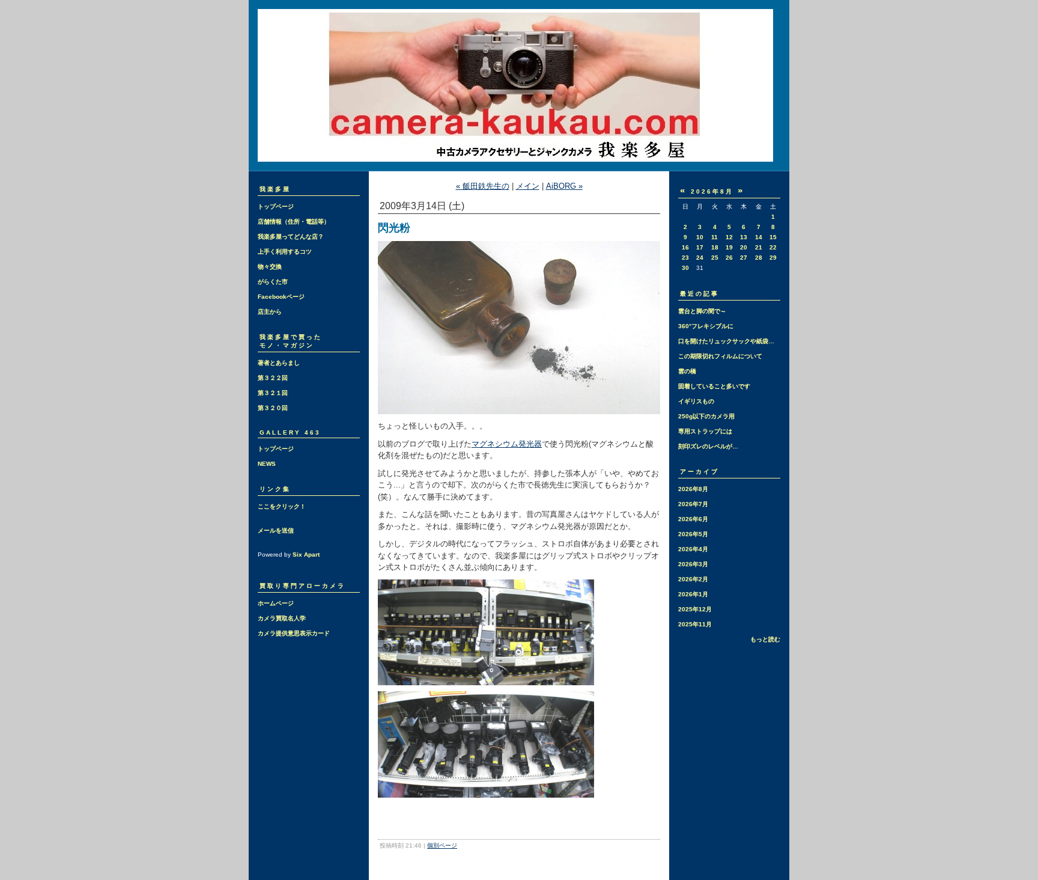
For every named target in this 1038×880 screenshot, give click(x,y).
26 (729, 257)
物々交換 (270, 266)
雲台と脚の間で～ (702, 311)
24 (699, 257)
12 (729, 237)
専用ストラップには (705, 431)
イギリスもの (696, 401)
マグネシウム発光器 (507, 443)
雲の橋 (687, 371)
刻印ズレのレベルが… (708, 446)
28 (758, 257)
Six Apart (306, 554)
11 (714, 237)
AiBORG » (564, 186)
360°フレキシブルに (705, 326)
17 (699, 247)
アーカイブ (699, 471)
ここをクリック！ (282, 506)
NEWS (267, 463)
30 (685, 267)
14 (758, 237)
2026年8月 (693, 489)
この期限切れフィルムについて (720, 356)
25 (714, 257)
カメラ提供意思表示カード (294, 633)
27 (743, 257)
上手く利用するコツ (285, 251)
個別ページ (442, 845)
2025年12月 (695, 609)
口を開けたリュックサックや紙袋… (726, 341)
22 (773, 247)
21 (758, 247)
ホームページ (276, 603)
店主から (270, 311)
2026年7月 (693, 504)
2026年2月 (693, 579)
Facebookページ (281, 296)
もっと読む (765, 639)
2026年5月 (693, 534)
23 (685, 257)
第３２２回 (273, 377)
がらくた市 (273, 281)
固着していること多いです (714, 386)
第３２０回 (273, 408)
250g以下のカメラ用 (706, 416)
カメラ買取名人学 (282, 618)
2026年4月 (693, 549)
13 (743, 237)
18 (714, 247)
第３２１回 (273, 393)
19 (729, 247)
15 (773, 237)
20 (743, 247)
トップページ (276, 206)
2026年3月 (693, 564)
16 (685, 247)
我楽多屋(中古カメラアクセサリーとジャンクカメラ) (519, 85)
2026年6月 (693, 519)
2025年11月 (695, 624)
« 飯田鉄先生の (482, 186)
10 (699, 237)
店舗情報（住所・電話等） (294, 221)
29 (773, 257)
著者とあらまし (279, 362)
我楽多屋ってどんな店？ (291, 236)
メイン (527, 186)
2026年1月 (693, 594)
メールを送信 (276, 530)
